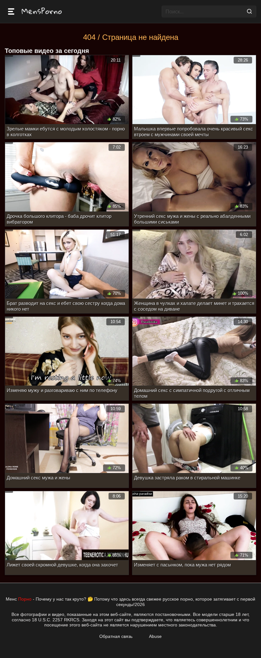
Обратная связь (115, 636)
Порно (25, 599)
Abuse (155, 636)
